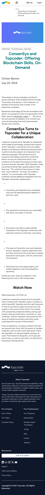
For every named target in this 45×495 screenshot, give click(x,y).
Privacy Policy (6, 475)
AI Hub (26, 429)
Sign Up (29, 3)
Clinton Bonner (11, 78)
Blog (17, 9)
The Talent (6, 418)
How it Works (6, 413)
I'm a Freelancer (29, 413)
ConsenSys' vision (21, 116)
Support (4, 466)
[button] (16, 2)
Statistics (27, 443)
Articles (26, 438)
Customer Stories (8, 422)
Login (39, 3)
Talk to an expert (22, 456)
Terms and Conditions (9, 471)
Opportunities (28, 418)
